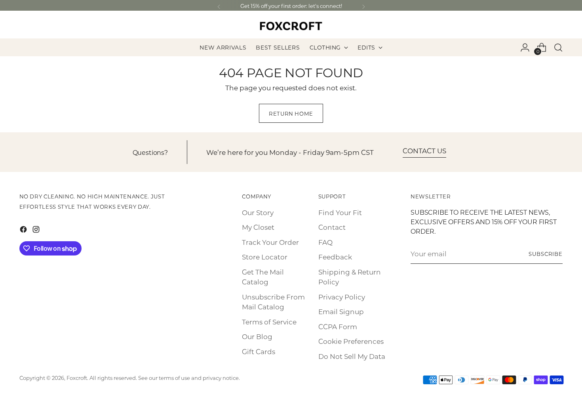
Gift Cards (258, 351)
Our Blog (257, 336)
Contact (332, 227)
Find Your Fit (340, 212)
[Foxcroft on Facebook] (24, 230)
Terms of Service (269, 321)
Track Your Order (270, 242)
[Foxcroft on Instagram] (37, 230)
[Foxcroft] (291, 26)
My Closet (258, 227)
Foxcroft (77, 377)
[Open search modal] (558, 47)
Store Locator (264, 256)
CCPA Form (337, 326)
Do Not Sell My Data (351, 356)
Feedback (335, 256)
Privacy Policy (341, 296)
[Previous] (219, 7)
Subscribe (546, 253)
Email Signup (341, 311)
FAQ (325, 242)
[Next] (363, 7)
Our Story (258, 212)
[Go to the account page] (525, 47)
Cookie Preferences (351, 341)
